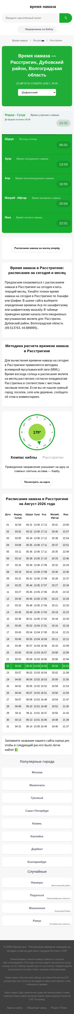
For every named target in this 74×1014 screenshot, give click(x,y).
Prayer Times (59, 1007)
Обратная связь (36, 1007)
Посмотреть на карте (37, 482)
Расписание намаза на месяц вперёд (37, 248)
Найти (65, 18)
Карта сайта (14, 1007)
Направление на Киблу (39, 29)
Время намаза (43, 7)
